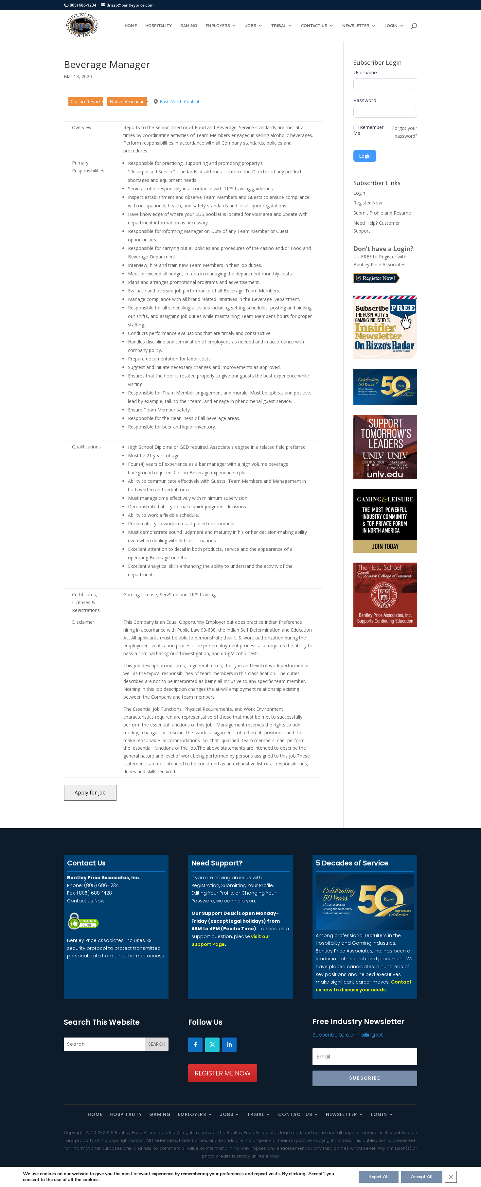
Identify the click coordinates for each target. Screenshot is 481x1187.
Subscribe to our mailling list (347, 1035)
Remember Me (368, 130)
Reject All (378, 1177)
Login (391, 25)
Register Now (367, 203)
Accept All (422, 1177)
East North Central (179, 101)
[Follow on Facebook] (195, 1045)
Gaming (188, 25)
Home (131, 25)
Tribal (278, 25)
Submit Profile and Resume (382, 213)
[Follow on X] (212, 1045)
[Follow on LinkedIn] (229, 1045)
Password (364, 100)
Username (365, 72)
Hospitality (158, 25)
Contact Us (314, 25)
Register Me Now (223, 1073)
